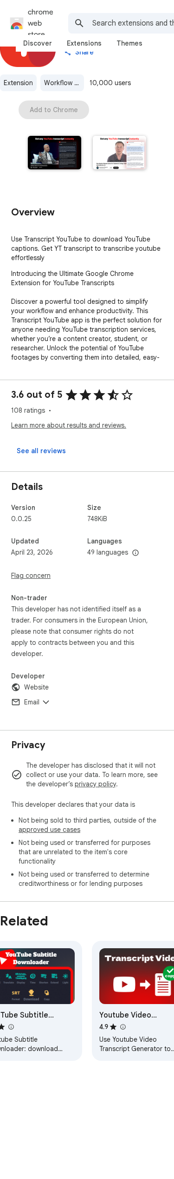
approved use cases (49, 829)
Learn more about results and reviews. (68, 425)
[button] (54, 153)
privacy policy (95, 784)
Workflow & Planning (64, 83)
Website (36, 687)
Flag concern (31, 575)
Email (31, 702)
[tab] (37, 43)
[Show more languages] (135, 553)
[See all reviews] (41, 451)
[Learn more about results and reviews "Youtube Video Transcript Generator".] (122, 1027)
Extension (18, 83)
